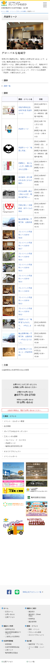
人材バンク (9, 650)
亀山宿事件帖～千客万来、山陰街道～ (25, 222)
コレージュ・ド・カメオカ (15, 440)
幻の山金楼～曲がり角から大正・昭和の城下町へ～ (25, 194)
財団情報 (8, 644)
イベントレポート (10, 456)
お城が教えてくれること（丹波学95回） (25, 352)
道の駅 (29, 641)
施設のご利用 (8, 626)
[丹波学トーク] (9, 132)
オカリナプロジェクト (12, 451)
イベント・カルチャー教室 (14, 421)
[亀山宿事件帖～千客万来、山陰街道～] (9, 225)
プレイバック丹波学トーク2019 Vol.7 (25, 245)
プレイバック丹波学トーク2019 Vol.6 (25, 256)
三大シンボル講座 (21, 11)
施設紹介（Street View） (35, 615)
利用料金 (32, 618)
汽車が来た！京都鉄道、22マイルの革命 (25, 208)
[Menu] (45, 4)
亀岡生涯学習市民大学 (13, 446)
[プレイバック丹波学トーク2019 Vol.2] (9, 314)
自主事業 (7, 426)
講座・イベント (10, 11)
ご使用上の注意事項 (12, 636)
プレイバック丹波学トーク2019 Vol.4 (25, 278)
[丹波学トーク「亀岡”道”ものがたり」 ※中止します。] (9, 327)
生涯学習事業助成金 (12, 647)
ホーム (3, 11)
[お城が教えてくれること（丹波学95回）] (9, 355)
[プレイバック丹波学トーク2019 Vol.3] (9, 303)
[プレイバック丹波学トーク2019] (9, 292)
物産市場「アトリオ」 (36, 644)
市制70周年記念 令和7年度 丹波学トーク (25, 110)
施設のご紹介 (31, 608)
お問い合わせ (26, 402)
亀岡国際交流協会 (11, 652)
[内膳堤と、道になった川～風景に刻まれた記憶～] (9, 169)
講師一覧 (7, 86)
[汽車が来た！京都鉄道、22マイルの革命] (9, 211)
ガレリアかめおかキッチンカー (16, 431)
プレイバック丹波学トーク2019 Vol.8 (25, 234)
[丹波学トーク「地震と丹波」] (9, 152)
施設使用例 (32, 621)
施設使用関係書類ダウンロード (13, 633)
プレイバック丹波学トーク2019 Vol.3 (25, 300)
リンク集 (31, 661)
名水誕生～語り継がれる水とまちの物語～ (25, 180)
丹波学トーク (23, 129)
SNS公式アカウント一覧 (32, 592)
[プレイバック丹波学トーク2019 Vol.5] (9, 270)
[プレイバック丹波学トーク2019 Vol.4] (9, 281)
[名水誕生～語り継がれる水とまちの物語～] (9, 183)
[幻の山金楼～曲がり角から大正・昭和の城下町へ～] (9, 197)
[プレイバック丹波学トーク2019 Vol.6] (9, 259)
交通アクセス (10, 617)
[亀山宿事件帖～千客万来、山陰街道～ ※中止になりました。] (9, 341)
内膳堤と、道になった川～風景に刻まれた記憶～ (25, 166)
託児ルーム (9, 611)
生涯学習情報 (8, 641)
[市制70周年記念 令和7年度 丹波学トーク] (9, 113)
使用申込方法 (10, 629)
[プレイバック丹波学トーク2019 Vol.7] (9, 248)
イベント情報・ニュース (36, 648)
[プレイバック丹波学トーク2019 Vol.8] (9, 237)
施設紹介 (32, 611)
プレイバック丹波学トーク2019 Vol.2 (25, 311)
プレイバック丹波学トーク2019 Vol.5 (25, 267)
